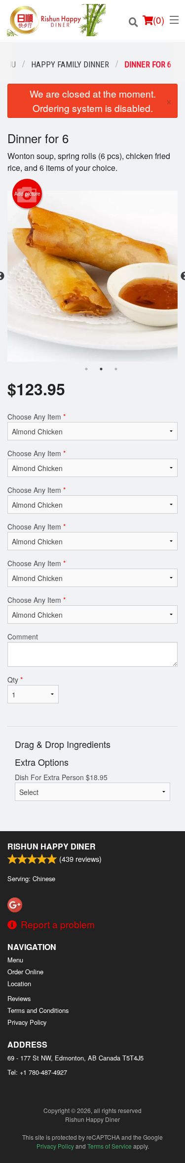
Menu (15, 959)
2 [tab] (101, 369)
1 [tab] (86, 369)
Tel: (37, 1072)
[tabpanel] (92, 276)
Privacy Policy (26, 1022)
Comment (22, 636)
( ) (158, 19)
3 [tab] (116, 369)
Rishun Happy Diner (51, 846)
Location (19, 983)
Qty (15, 680)
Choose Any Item (36, 417)
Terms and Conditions (38, 1010)
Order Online (25, 971)
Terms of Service (109, 1146)
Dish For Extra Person (61, 777)
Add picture (27, 193)
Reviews (19, 998)
